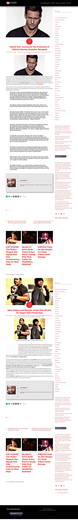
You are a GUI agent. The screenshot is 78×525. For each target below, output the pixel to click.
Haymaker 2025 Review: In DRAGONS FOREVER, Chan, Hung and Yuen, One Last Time (63, 178)
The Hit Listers (58, 108)
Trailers (56, 115)
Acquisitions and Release (60, 19)
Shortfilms (57, 88)
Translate (19, 515)
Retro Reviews (58, 81)
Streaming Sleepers (59, 97)
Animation (57, 22)
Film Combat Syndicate (45, 3)
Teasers (56, 101)
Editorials (57, 39)
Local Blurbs (57, 64)
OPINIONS (57, 73)
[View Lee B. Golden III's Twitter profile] (18, 179)
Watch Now (57, 117)
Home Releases (58, 50)
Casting (39, 244)
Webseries (57, 119)
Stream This (57, 95)
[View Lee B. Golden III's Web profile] (18, 187)
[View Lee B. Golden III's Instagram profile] (18, 184)
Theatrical (57, 113)
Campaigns (8, 244)
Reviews (56, 84)
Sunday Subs (57, 99)
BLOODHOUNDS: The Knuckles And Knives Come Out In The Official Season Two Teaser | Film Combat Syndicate (63, 184)
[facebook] (59, 213)
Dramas (56, 37)
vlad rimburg (37, 316)
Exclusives (57, 42)
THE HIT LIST (57, 106)
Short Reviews (58, 86)
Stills (56, 93)
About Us (58, 3)
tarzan (49, 52)
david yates (28, 52)
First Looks (32, 244)
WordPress (44, 510)
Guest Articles (57, 48)
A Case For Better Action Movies (61, 17)
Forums (53, 3)
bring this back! (58, 26)
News (15, 52)
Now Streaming (58, 70)
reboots (42, 52)
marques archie (22, 316)
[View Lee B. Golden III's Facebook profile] (18, 176)
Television (57, 104)
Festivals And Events (25, 244)
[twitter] (56, 213)
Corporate (57, 35)
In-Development (44, 244)
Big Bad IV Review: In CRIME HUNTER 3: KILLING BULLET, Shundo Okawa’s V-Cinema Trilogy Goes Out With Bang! (62, 127)
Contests (56, 33)
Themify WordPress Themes (51, 510)
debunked (40, 84)
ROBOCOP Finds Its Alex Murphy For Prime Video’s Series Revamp (45, 252)
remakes (46, 52)
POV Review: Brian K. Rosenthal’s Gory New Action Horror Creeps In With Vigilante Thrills (63, 208)
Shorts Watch (57, 90)
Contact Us (68, 3)
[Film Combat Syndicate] (11, 4)
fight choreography (31, 315)
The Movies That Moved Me (60, 110)
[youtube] (61, 213)
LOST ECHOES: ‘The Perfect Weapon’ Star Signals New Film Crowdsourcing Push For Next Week (63, 133)
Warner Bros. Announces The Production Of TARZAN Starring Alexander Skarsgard (29, 48)
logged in (13, 274)
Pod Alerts (57, 75)
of (41, 347)
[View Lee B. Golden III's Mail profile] (18, 190)
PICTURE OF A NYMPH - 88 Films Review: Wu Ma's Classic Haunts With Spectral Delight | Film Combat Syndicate (63, 164)
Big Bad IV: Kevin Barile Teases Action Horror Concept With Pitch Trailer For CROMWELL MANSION (29, 255)
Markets (56, 66)
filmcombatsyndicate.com (36, 52)
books (56, 24)
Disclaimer (63, 3)
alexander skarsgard (22, 52)
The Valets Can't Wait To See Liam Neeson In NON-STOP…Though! (18, 429)
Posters (13, 244)
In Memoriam (57, 55)
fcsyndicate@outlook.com (24, 182)
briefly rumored (39, 82)
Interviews (57, 62)
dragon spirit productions (22, 315)
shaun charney (28, 316)
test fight (33, 316)
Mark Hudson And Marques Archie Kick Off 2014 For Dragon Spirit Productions (17, 221)
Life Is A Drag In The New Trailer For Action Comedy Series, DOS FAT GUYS (42, 221)
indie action (48, 315)
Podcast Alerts (58, 77)
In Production (57, 57)
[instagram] (64, 213)
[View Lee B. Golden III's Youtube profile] (18, 181)
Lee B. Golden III (9, 52)
